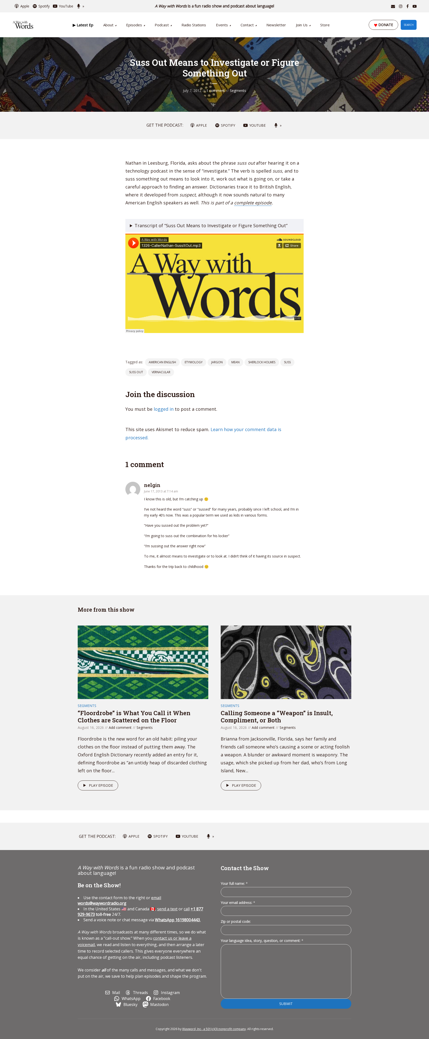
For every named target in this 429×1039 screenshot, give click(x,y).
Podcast (162, 24)
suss (287, 362)
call (187, 909)
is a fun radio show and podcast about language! (214, 6)
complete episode (253, 203)
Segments (238, 90)
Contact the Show (245, 868)
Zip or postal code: (236, 921)
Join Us (302, 24)
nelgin (152, 485)
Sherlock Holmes (261, 362)
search (409, 25)
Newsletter (276, 24)
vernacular (161, 372)
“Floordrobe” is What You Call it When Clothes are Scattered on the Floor (134, 716)
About (108, 24)
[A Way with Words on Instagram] (400, 6)
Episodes (134, 24)
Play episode (101, 785)
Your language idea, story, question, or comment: (262, 940)
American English (162, 362)
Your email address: (238, 902)
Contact (247, 24)
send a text (167, 909)
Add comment (120, 727)
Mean (235, 362)
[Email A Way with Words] (393, 6)
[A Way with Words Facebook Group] (407, 6)
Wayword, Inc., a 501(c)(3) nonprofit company (214, 1029)
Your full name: (234, 884)
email (119, 900)
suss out (136, 372)
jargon (217, 362)
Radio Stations (193, 24)
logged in (164, 409)
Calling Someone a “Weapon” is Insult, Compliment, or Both (277, 716)
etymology (194, 362)
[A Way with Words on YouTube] (415, 6)
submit (286, 1003)
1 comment (215, 90)
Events (222, 24)
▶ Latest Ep (83, 24)
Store (325, 24)
